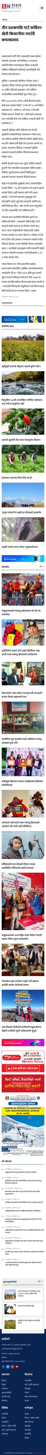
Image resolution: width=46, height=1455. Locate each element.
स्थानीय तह (6, 1397)
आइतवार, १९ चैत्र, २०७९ (14, 1227)
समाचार (5, 1389)
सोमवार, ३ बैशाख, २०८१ (13, 1216)
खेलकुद (28, 1389)
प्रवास (27, 1401)
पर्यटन (27, 1393)
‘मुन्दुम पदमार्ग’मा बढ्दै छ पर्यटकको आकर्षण (21, 513)
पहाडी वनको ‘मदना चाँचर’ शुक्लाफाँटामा (20, 547)
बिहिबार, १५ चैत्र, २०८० (13, 1178)
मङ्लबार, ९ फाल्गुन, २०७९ (14, 1238)
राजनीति (5, 1414)
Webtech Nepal (38, 1453)
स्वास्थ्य (4, 1401)
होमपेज (5, 20)
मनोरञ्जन (5, 1434)
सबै (41, 567)
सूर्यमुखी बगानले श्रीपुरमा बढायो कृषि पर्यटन (21, 367)
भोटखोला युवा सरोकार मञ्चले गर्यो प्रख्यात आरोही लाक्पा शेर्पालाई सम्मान (20, 984)
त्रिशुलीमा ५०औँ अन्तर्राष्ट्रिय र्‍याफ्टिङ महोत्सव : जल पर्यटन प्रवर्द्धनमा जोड (22, 402)
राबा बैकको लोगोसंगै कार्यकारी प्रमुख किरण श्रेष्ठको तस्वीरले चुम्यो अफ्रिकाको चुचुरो (21, 1029)
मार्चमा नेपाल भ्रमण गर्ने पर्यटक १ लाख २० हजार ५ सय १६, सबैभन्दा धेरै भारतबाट (29, 1294)
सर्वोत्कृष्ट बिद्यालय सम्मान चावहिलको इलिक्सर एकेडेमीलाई (22, 784)
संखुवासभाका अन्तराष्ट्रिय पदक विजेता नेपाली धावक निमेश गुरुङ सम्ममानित (22, 938)
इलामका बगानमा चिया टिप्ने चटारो (17, 478)
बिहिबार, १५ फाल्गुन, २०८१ (14, 1169)
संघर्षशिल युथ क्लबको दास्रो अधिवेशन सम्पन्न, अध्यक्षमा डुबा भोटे (22, 741)
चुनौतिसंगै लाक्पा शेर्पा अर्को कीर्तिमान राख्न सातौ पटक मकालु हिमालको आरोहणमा (21, 653)
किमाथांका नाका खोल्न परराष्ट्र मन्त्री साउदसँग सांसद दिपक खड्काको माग (22, 695)
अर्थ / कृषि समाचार (32, 1385)
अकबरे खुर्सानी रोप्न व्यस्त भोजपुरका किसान (21, 440)
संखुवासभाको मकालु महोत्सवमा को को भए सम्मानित (21, 613)
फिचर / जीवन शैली (9, 1426)
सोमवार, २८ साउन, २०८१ (13, 1249)
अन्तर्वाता (28, 1381)
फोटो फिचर (29, 1422)
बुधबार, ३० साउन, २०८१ (13, 1208)
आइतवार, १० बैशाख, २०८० (14, 1189)
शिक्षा (4, 1385)
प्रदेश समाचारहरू (31, 1397)
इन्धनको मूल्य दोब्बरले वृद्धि (26, 1306)
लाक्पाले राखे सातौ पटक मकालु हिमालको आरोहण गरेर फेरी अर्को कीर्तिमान (21, 825)
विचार (4, 1381)
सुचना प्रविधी (6, 1393)
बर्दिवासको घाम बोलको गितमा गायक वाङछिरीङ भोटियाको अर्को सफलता (18, 867)
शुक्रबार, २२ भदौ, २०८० (13, 1260)
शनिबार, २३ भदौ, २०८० (13, 1199)
